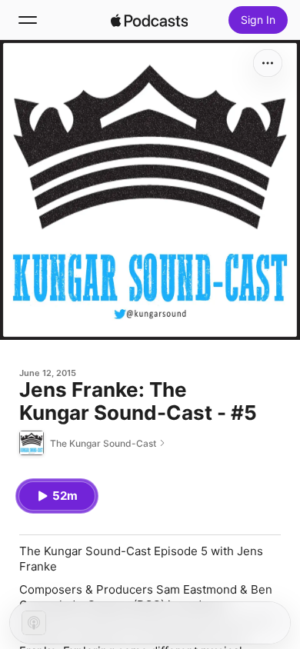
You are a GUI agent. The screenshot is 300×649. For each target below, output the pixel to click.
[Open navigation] (28, 20)
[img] (149, 20)
